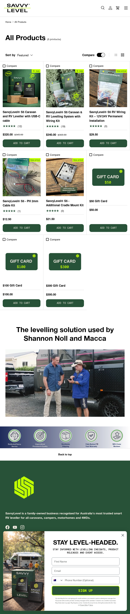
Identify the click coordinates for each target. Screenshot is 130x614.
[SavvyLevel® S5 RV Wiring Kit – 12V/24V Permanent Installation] (108, 88)
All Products (20, 21)
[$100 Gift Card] (21, 262)
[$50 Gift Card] (108, 177)
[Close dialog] (123, 535)
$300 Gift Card (55, 285)
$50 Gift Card (98, 201)
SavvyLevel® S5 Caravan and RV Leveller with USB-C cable (21, 116)
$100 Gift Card (12, 285)
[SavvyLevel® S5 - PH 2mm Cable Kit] (22, 177)
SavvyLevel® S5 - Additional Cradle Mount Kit (65, 203)
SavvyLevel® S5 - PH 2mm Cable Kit (20, 203)
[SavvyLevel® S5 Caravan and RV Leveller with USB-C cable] (21, 88)
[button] (118, 8)
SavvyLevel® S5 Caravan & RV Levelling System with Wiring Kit (64, 116)
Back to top (65, 454)
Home (8, 21)
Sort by (10, 55)
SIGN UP (85, 590)
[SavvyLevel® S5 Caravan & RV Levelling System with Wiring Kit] (65, 88)
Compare (88, 55)
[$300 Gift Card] (65, 262)
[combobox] (57, 580)
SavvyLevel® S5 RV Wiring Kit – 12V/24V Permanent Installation (107, 116)
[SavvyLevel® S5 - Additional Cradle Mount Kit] (65, 177)
